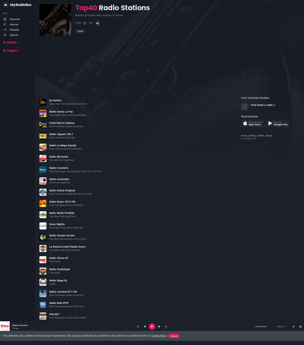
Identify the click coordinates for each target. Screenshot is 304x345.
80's (68, 137)
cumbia (70, 115)
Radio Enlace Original (62, 190)
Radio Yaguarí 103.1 (61, 134)
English (10, 50)
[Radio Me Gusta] (42, 158)
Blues (63, 126)
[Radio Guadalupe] (42, 270)
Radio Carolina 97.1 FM (63, 291)
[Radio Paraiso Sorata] (42, 237)
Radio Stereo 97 (58, 258)
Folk (62, 103)
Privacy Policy (248, 135)
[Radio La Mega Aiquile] (42, 147)
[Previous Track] (144, 326)
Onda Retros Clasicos (62, 122)
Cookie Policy (159, 335)
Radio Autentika (59, 179)
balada (83, 115)
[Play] (152, 326)
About (269, 135)
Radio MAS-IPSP (59, 303)
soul (69, 171)
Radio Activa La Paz (61, 111)
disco (58, 227)
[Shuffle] (137, 326)
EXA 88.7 (54, 314)
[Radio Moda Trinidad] (42, 214)
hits (77, 115)
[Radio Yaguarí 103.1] (42, 135)
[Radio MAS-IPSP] (42, 304)
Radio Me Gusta (58, 156)
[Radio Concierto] (42, 169)
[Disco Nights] (42, 225)
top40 (80, 31)
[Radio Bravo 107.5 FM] (42, 203)
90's (64, 137)
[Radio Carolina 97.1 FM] (42, 293)
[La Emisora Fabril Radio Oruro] (42, 248)
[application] (152, 326)
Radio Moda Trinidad (61, 213)
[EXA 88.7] (42, 316)
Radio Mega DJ (58, 280)
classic (69, 126)
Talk (58, 103)
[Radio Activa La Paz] (42, 113)
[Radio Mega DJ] (42, 282)
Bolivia (9, 42)
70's (89, 171)
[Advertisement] (145, 60)
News (52, 103)
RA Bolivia (55, 100)
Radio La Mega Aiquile (62, 145)
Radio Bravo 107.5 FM (62, 201)
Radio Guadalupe (59, 269)
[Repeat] (166, 326)
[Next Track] (159, 326)
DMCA (261, 135)
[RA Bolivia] (42, 102)
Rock (52, 126)
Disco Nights (57, 224)
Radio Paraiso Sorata (61, 235)
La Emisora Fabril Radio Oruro (67, 246)
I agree (174, 336)
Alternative (60, 238)
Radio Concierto (59, 168)
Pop (51, 115)
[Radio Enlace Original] (42, 192)
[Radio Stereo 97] (42, 259)
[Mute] (293, 326)
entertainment (80, 103)
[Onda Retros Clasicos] (42, 124)
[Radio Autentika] (42, 180)
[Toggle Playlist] (300, 326)
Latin (63, 115)
